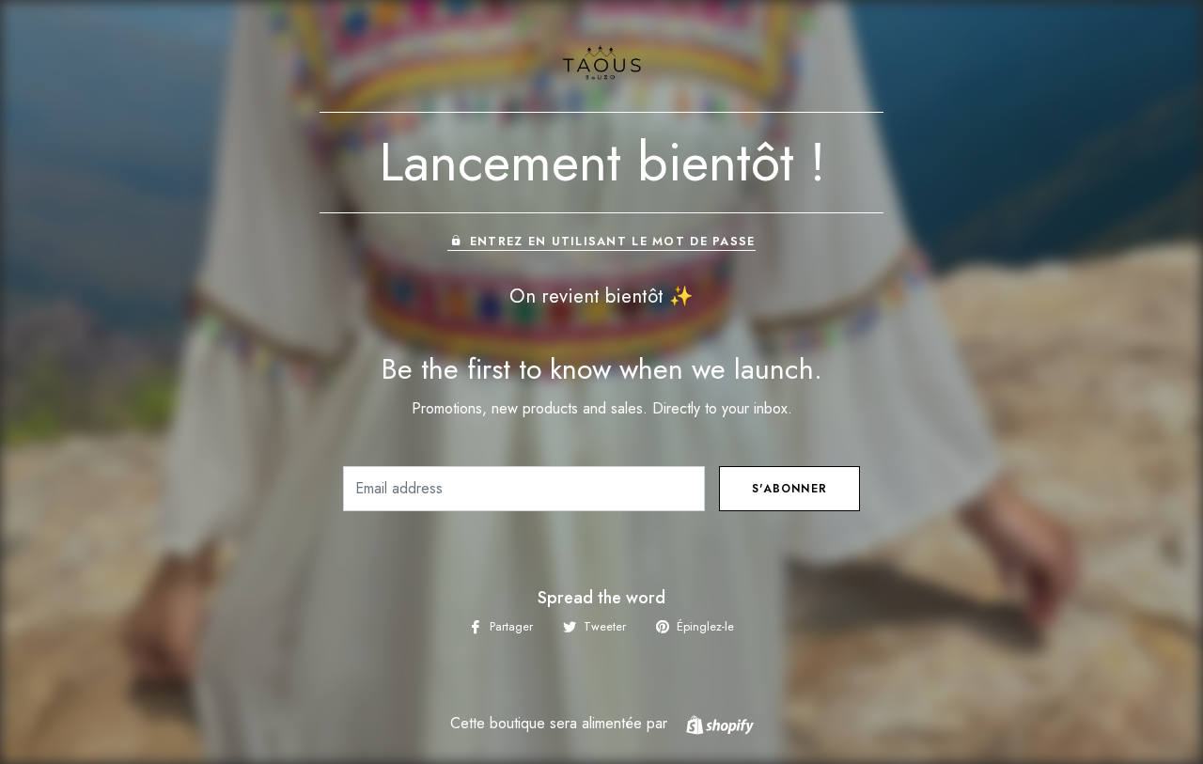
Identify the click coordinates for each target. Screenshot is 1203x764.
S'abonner (789, 488)
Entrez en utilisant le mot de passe (612, 241)
